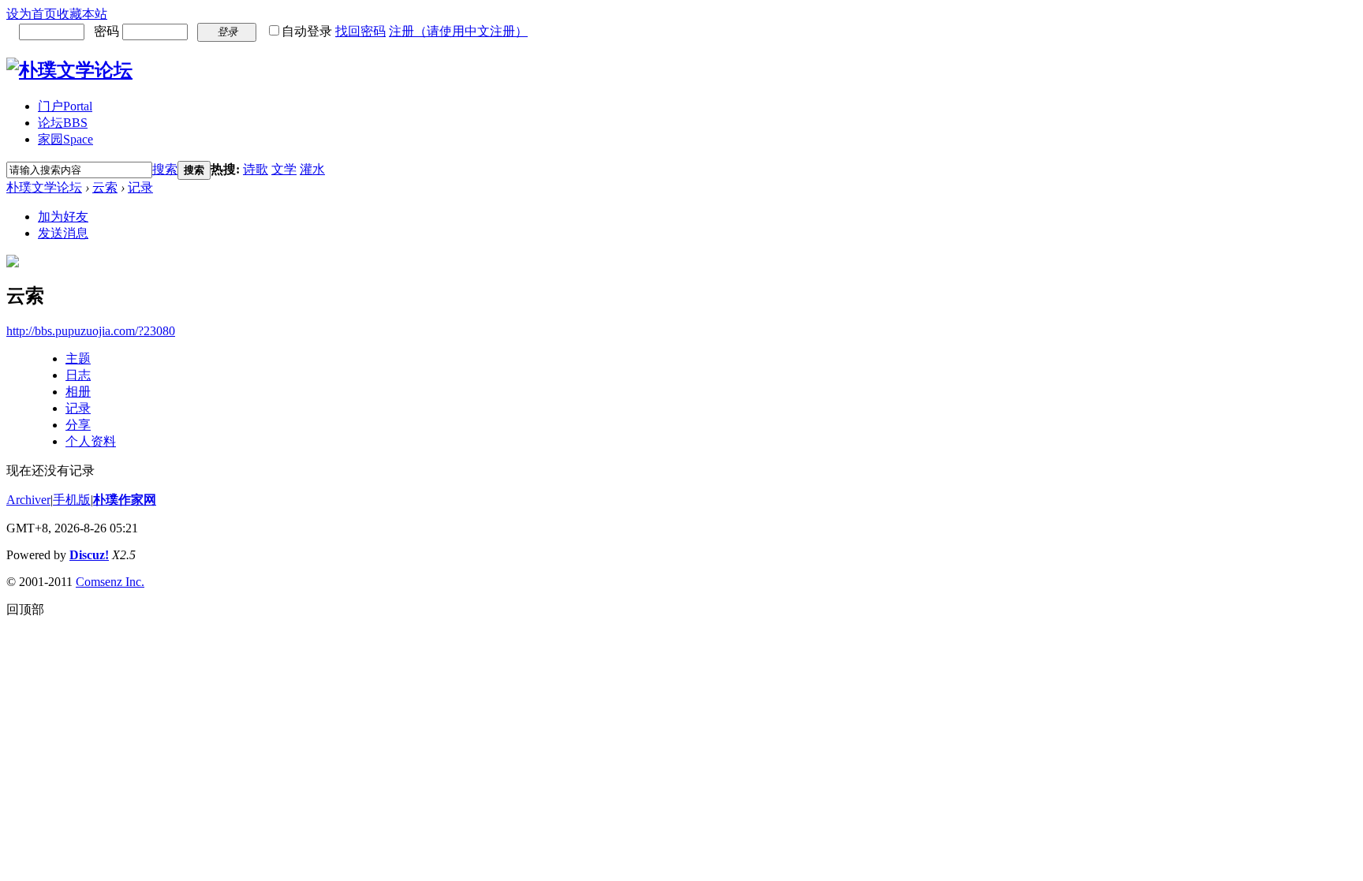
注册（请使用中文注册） (458, 31)
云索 (105, 187)
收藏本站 (82, 14)
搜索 (164, 169)
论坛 (63, 122)
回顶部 (25, 609)
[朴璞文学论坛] (69, 70)
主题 (78, 358)
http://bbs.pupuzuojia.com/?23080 (90, 331)
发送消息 (63, 233)
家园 (65, 139)
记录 (140, 187)
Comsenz (100, 581)
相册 (78, 391)
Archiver (28, 499)
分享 (78, 424)
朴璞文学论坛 (44, 187)
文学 (284, 169)
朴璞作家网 (124, 499)
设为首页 (31, 14)
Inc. (134, 581)
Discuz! (89, 555)
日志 (78, 375)
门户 (65, 106)
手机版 (72, 499)
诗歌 (255, 169)
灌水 (312, 169)
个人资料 (90, 441)
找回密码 (360, 31)
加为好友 (63, 216)
